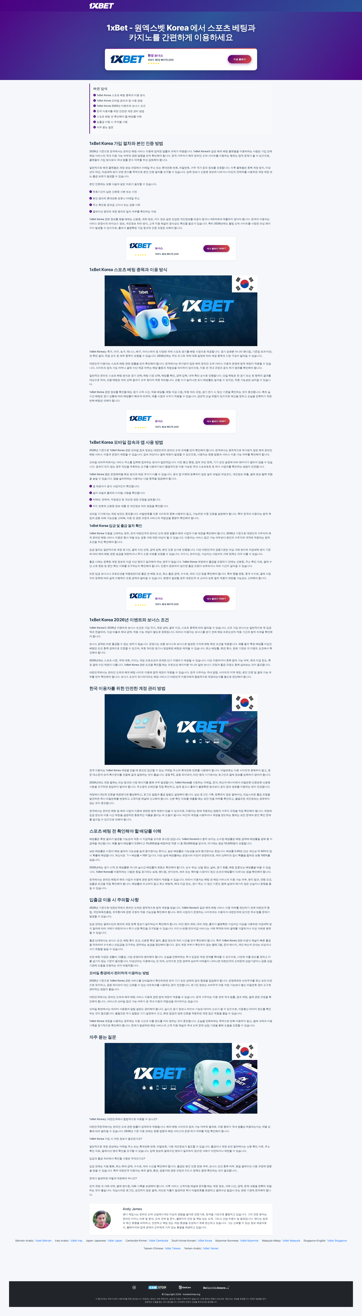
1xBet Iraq (76, 1240)
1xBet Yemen (210, 1248)
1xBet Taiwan (173, 1248)
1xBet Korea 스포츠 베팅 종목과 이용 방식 (121, 95)
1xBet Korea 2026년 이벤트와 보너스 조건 (121, 105)
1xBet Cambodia (158, 1240)
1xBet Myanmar (249, 1240)
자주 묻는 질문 (105, 127)
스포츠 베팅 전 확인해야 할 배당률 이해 (119, 116)
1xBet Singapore (337, 1240)
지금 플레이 (239, 59)
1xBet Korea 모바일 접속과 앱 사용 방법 (120, 100)
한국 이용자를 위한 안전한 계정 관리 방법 (120, 111)
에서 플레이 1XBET (216, 248)
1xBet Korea (205, 1240)
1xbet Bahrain (43, 1240)
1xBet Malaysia (291, 1240)
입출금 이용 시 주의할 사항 (112, 121)
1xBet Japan (114, 1240)
